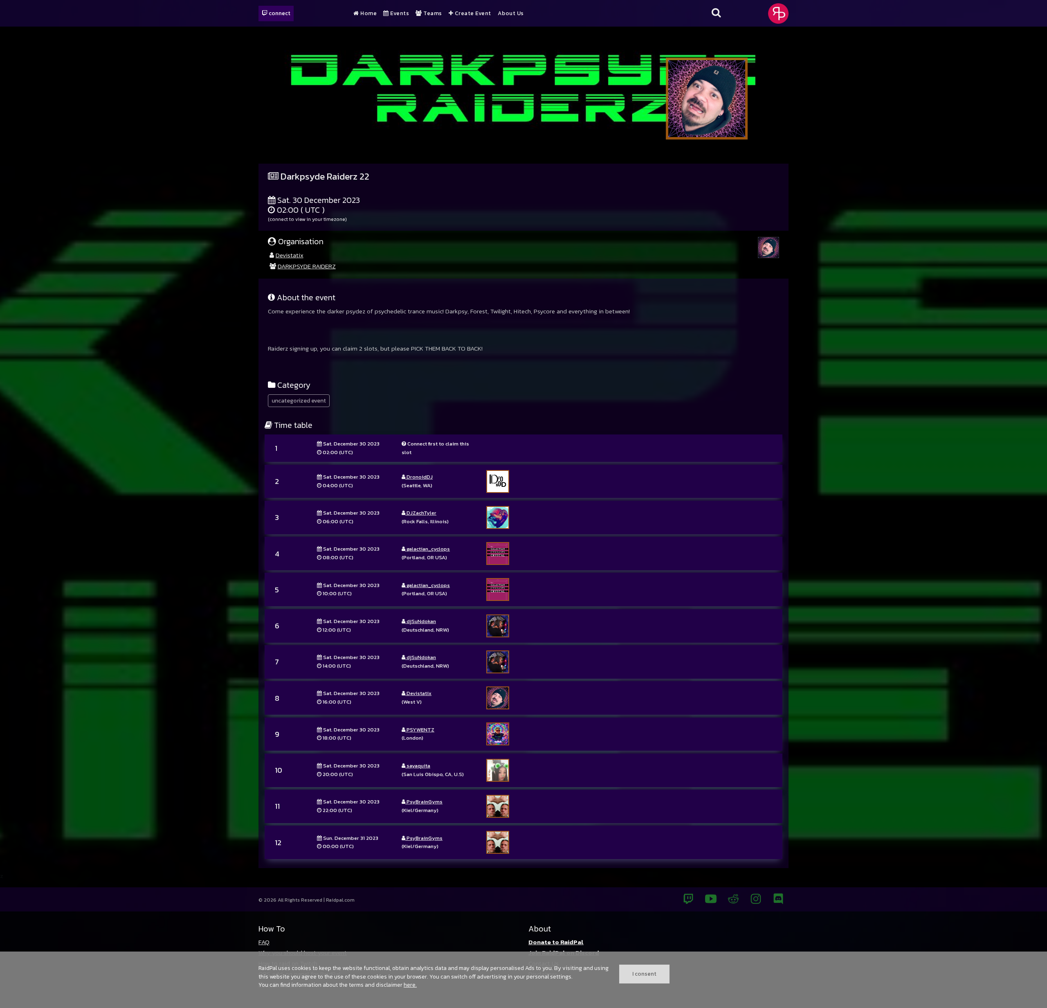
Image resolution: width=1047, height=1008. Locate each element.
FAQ (264, 942)
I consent (644, 974)
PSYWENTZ (419, 730)
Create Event (472, 13)
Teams (432, 13)
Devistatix (289, 255)
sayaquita (417, 766)
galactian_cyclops (427, 549)
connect (278, 13)
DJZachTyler (420, 513)
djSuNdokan (420, 621)
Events (399, 13)
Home (368, 13)
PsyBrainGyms (424, 802)
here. (410, 985)
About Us (511, 13)
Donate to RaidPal (556, 942)
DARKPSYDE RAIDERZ (307, 266)
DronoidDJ (419, 477)
